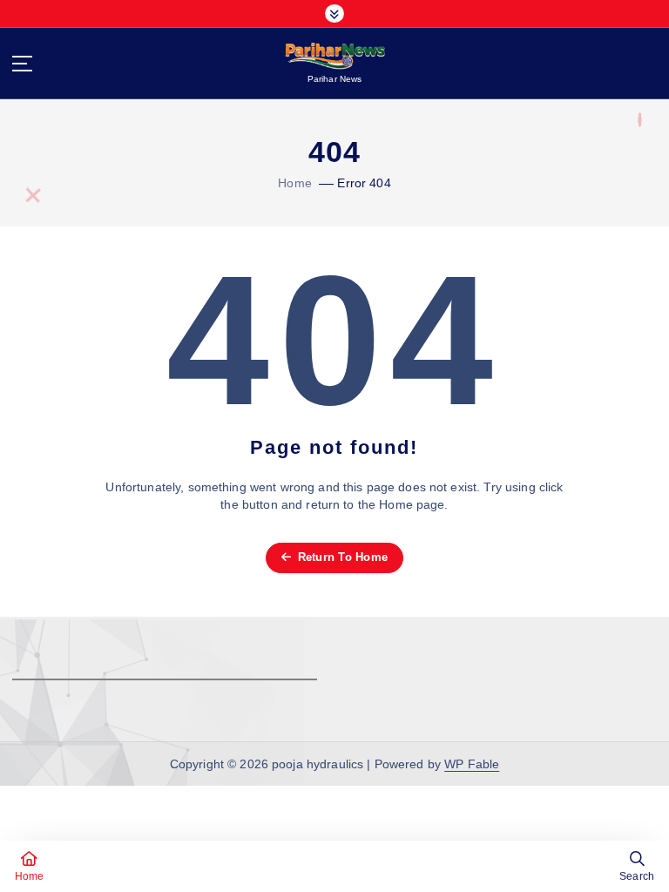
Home (295, 183)
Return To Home (341, 557)
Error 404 (363, 183)
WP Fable (471, 764)
